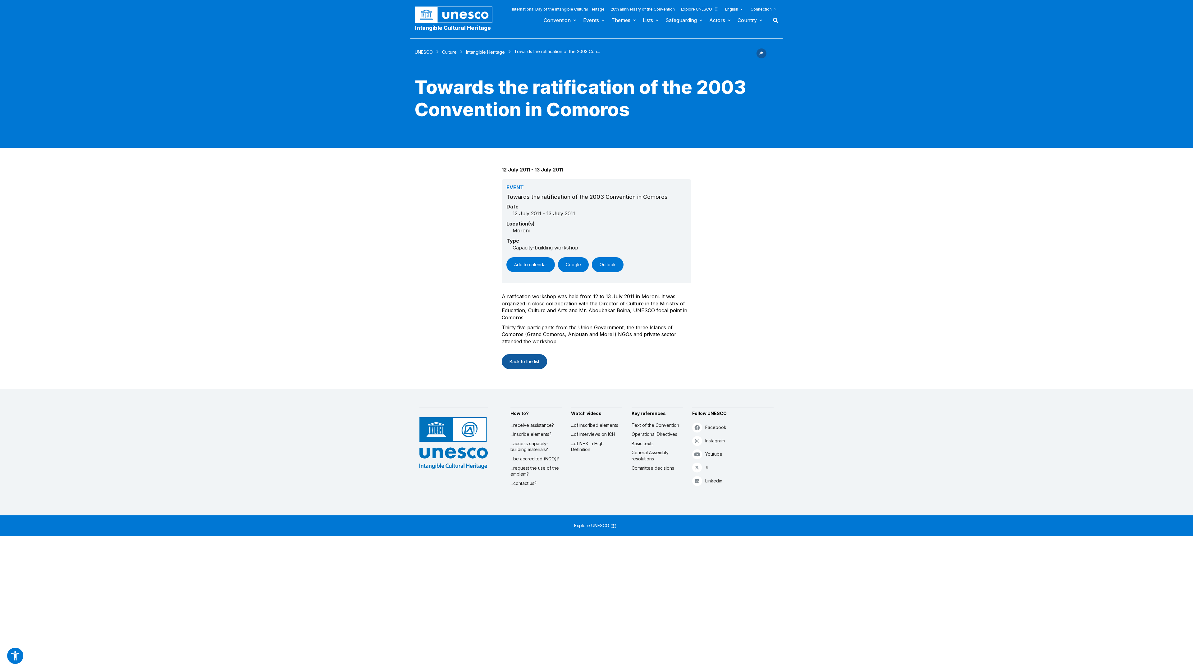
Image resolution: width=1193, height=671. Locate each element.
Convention (557, 20)
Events (591, 20)
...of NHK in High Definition (587, 446)
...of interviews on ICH (593, 434)
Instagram (715, 440)
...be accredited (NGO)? (534, 458)
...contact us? (523, 483)
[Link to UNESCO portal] (457, 15)
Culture (449, 52)
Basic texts (643, 443)
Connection (761, 9)
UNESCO (424, 52)
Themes (620, 20)
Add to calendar (530, 264)
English (731, 9)
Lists (648, 20)
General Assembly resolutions (650, 455)
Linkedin (713, 480)
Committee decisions (653, 468)
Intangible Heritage (485, 52)
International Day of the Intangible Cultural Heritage (558, 9)
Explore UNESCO (696, 9)
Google (573, 264)
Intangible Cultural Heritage (453, 28)
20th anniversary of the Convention (643, 9)
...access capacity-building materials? (529, 446)
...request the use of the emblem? (534, 471)
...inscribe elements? (530, 434)
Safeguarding (681, 20)
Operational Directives (654, 434)
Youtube (713, 454)
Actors (717, 20)
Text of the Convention (655, 425)
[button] (761, 56)
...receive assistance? (532, 425)
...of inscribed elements (594, 425)
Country (747, 20)
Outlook (608, 264)
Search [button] (773, 20)
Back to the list (524, 361)
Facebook (715, 427)
